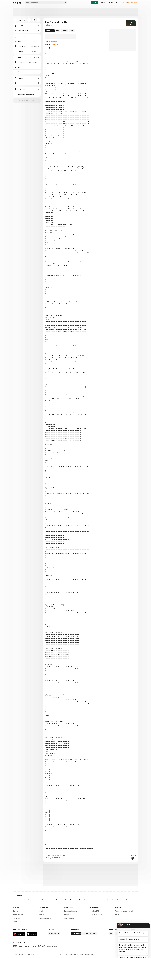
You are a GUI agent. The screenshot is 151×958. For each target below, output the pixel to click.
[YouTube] (110, 933)
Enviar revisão (48, 859)
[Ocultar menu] (15, 20)
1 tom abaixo (54, 44)
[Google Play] (19, 934)
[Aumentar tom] (38, 41)
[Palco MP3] (52, 946)
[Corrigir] (34, 20)
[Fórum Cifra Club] (17, 946)
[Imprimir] (20, 20)
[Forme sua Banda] (30, 946)
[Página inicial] (17, 3)
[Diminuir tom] (33, 41)
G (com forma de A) (53, 41)
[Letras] (41, 946)
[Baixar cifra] (29, 20)
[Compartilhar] (38, 20)
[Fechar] (147, 925)
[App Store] (32, 934)
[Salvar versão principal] (53, 30)
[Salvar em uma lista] (24, 20)
